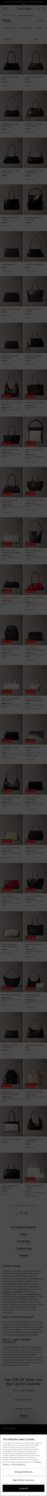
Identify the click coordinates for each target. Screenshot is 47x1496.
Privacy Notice (18, 1464)
